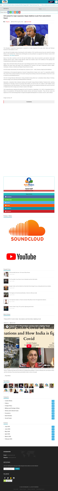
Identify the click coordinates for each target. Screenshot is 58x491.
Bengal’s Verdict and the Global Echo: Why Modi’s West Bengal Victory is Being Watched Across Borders (30, 286)
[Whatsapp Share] (10, 12)
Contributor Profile (29, 190)
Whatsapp (9, 199)
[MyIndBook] (51, 2)
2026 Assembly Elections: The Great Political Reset (19, 272)
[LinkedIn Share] (17, 12)
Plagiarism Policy (40, 489)
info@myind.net (11, 455)
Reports (8, 21)
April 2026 (7, 434)
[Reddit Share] (15, 12)
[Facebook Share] (8, 12)
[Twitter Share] (12, 12)
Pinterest (8, 211)
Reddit (8, 205)
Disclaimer (16, 489)
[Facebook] (5, 478)
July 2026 (7, 426)
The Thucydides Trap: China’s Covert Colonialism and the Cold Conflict (23, 279)
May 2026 (7, 431)
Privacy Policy (23, 489)
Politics (7, 403)
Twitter (8, 202)
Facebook (8, 197)
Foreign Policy (8, 405)
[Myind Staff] (29, 182)
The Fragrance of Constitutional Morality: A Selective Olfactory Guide (23, 293)
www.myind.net (12, 457)
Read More (7, 375)
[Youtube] (13, 478)
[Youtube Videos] (21, 256)
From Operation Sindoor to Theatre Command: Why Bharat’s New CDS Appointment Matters (27, 299)
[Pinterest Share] (19, 12)
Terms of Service (31, 489)
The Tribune (12, 55)
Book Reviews (8, 415)
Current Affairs (8, 401)
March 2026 (8, 436)
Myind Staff (28, 21)
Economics (8, 413)
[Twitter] (8, 478)
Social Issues (8, 418)
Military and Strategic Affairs (12, 408)
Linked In (8, 208)
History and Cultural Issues (11, 410)
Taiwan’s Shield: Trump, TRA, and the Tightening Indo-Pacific (21, 306)
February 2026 (8, 439)
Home (40, 9)
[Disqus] (29, 121)
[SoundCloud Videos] (29, 232)
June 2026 (7, 429)
